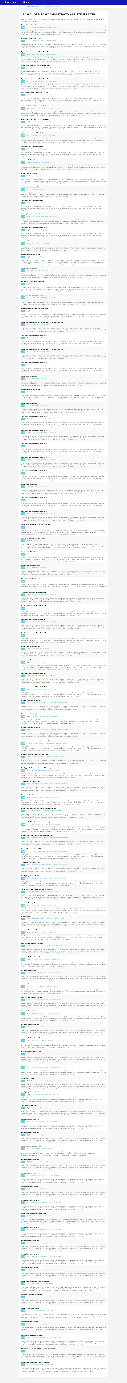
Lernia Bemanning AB (36, 810)
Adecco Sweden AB (35, 108)
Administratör (52, 135)
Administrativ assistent (51, 27)
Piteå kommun (35, 189)
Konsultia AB (34, 284)
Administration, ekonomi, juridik (30, 6)
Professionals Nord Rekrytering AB (39, 135)
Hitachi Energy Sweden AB (38, 918)
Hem (20, 6)
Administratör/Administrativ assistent (59, 702)
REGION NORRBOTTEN (37, 527)
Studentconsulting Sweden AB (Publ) (40, 67)
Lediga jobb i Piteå (17, 2)
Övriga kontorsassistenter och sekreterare (50, 6)
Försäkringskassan (36, 324)
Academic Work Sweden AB (38, 27)
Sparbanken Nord (36, 770)
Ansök (23, 27)
